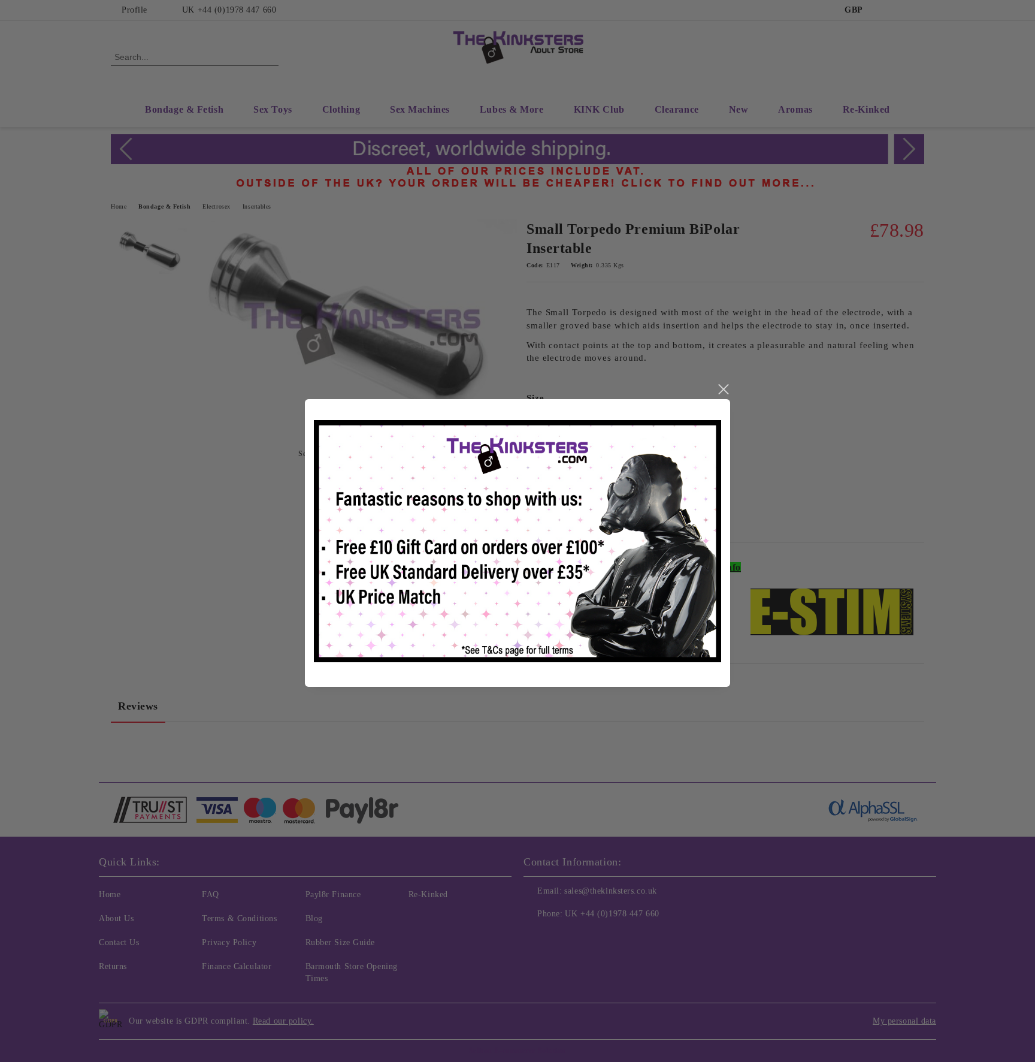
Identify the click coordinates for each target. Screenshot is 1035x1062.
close (723, 389)
